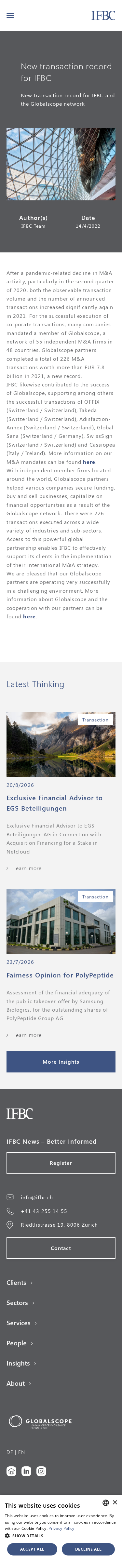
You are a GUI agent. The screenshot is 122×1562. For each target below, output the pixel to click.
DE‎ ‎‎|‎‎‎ (12, 1451)
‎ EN (21, 1451)
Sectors (17, 1302)
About (16, 1383)
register (61, 1162)
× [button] (114, 1502)
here (89, 461)
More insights (61, 1061)
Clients (16, 1282)
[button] (10, 15)
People (17, 1343)
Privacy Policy (61, 1528)
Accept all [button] (32, 1549)
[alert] (61, 1528)
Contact (61, 1248)
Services (19, 1322)
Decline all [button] (88, 1549)
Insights (18, 1363)
